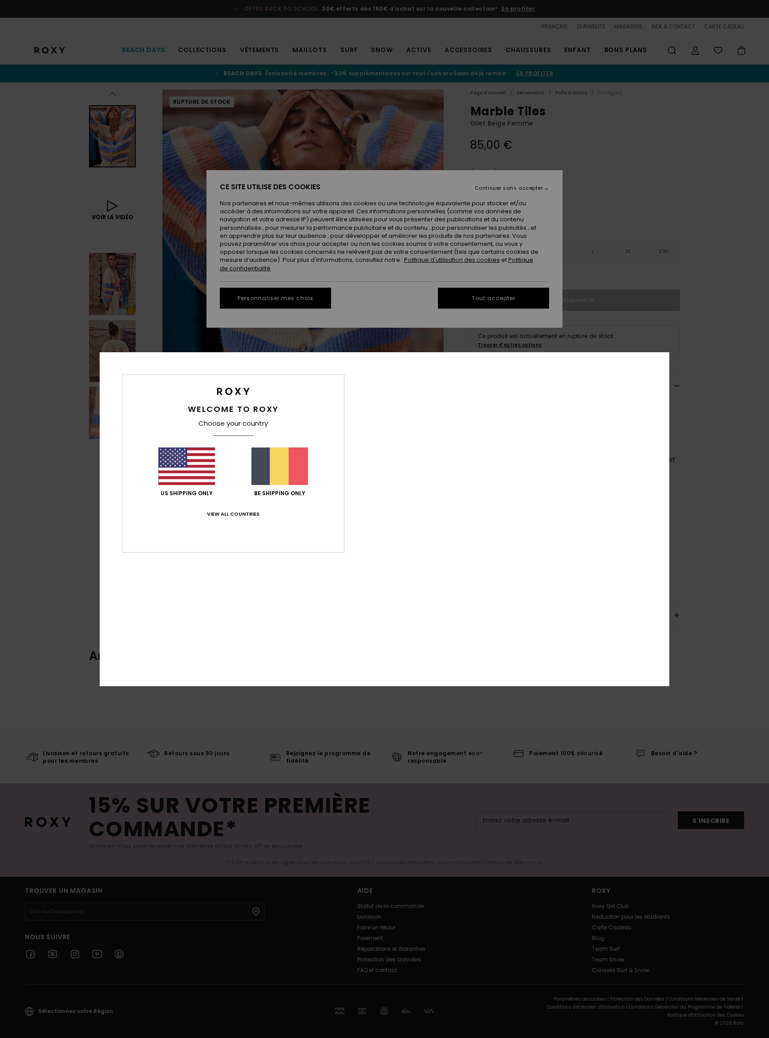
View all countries (233, 513)
